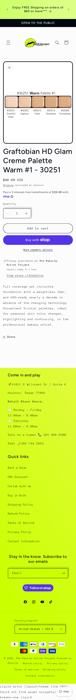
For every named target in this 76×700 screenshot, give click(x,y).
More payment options (38, 249)
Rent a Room (17, 467)
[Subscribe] (63, 573)
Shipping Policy (20, 504)
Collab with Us (19, 486)
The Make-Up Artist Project (36, 658)
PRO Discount (18, 476)
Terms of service (27, 669)
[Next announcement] (68, 9)
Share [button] (11, 336)
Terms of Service (21, 522)
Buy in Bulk (17, 495)
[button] (8, 42)
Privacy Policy (19, 532)
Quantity (9, 203)
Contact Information (24, 541)
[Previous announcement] (7, 9)
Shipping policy (54, 669)
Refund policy (33, 663)
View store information (25, 275)
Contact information (40, 676)
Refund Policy (19, 513)
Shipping (8, 185)
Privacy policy (57, 663)
